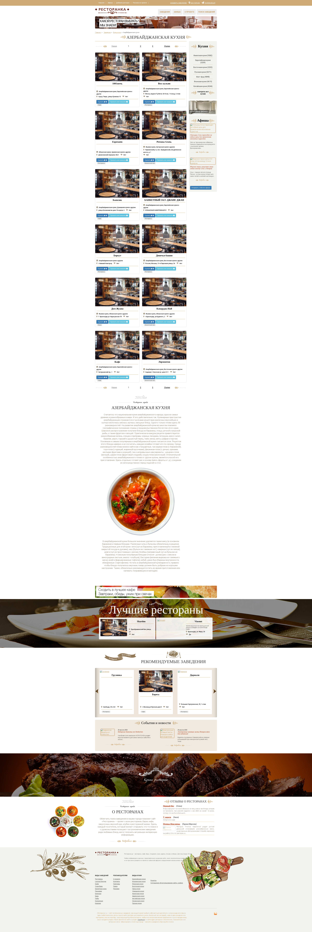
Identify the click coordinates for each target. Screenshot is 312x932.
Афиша (110, 3)
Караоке (98, 903)
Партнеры (116, 884)
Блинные (98, 894)
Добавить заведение (178, 3)
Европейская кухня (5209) (203, 61)
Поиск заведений (206, 12)
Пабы (97, 898)
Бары (97, 896)
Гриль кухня (136, 889)
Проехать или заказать (118, 102)
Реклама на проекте (140, 3)
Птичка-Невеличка (171, 824)
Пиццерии (98, 891)
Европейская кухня (139, 879)
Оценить (101, 102)
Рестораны (99, 879)
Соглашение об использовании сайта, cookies (167, 883)
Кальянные (99, 901)
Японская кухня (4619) (203, 82)
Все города (195, 3)
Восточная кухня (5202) (202, 67)
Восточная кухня (138, 886)
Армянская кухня (138, 896)
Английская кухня (138, 898)
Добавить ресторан (122, 3)
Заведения (165, 12)
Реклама (116, 889)
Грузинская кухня (138, 901)
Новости (101, 3)
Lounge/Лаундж (100, 881)
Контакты (116, 881)
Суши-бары (99, 886)
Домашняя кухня (138, 891)
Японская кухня (137, 884)
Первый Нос (168, 806)
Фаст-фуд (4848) (203, 77)
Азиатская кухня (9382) (203, 55)
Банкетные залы (101, 889)
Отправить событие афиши (200, 188)
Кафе (97, 884)
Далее (167, 46)
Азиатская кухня (138, 894)
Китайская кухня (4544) (203, 86)
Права (115, 886)
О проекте (189, 12)
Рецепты (153, 880)
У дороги (167, 817)
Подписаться (210, 3)
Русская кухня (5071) (203, 72)
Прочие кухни (137, 903)
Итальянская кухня (139, 881)
